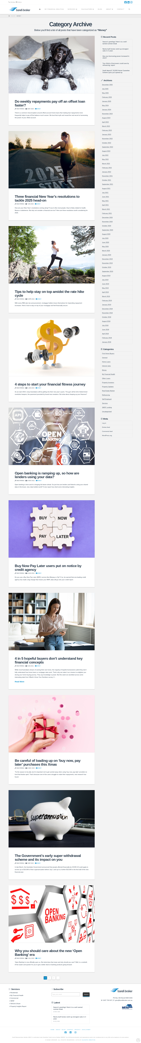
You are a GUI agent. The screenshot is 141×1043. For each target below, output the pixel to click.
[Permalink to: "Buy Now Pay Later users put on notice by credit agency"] (52, 529)
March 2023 (106, 126)
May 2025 (105, 93)
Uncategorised (107, 411)
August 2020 (106, 234)
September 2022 (107, 147)
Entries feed (106, 427)
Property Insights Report (18, 1006)
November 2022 (107, 138)
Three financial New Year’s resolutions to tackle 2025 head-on (47, 198)
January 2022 (106, 172)
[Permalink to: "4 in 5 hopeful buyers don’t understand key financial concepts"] (52, 621)
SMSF (12, 1001)
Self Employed (106, 399)
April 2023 (105, 122)
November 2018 (107, 313)
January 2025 (106, 101)
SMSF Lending (107, 407)
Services (105, 403)
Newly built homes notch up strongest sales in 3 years (115, 50)
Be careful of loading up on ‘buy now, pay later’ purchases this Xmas (47, 762)
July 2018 (105, 325)
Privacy (78, 1029)
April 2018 (105, 333)
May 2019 (105, 288)
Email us (19, 2)
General (104, 357)
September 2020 (107, 230)
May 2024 (105, 105)
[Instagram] (131, 2)
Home (53, 1029)
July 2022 (105, 155)
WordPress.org (107, 435)
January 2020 (106, 255)
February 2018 (107, 338)
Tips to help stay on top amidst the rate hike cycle (49, 293)
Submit (86, 994)
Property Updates (108, 386)
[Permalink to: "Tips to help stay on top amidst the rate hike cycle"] (52, 254)
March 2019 (106, 296)
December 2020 (107, 217)
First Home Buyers (108, 353)
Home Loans (106, 362)
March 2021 (106, 209)
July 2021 (105, 192)
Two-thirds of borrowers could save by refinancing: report (115, 64)
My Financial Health (108, 374)
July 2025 (105, 89)
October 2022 (106, 143)
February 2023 (107, 130)
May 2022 (105, 159)
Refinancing (106, 395)
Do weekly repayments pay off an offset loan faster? (50, 103)
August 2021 (106, 188)
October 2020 (106, 226)
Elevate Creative (88, 1040)
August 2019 (106, 275)
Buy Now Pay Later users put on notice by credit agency (48, 568)
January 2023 (106, 134)
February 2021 (107, 213)
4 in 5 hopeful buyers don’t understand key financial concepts (48, 660)
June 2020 (105, 242)
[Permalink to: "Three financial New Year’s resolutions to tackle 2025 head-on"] (52, 159)
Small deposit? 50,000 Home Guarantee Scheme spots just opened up (116, 71)
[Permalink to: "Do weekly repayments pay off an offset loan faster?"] (52, 64)
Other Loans (106, 378)
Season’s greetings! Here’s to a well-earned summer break (114, 43)
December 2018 (107, 309)
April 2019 (105, 292)
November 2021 (107, 176)
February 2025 (107, 97)
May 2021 (105, 201)
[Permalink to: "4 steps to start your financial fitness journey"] (52, 347)
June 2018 (105, 329)
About (58, 1029)
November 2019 (107, 263)
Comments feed (107, 431)
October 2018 (106, 317)
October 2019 (106, 267)
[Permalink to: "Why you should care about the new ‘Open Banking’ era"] (52, 914)
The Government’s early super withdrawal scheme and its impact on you (48, 857)
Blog (64, 1029)
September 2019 (107, 271)
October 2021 (106, 180)
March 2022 (106, 163)
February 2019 (107, 300)
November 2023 (107, 114)
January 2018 (106, 342)
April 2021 (105, 205)
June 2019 (105, 284)
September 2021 (107, 184)
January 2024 (106, 109)
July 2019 (105, 280)
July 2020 (105, 238)
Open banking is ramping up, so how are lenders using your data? (47, 475)
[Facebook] (125, 2)
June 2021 (105, 197)
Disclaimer (86, 1029)
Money (38, 109)
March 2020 (106, 250)
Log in (104, 423)
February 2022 (107, 168)
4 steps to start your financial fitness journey (50, 384)
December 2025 (107, 85)
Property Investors (108, 382)
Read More (19, 682)
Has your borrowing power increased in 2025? (115, 57)
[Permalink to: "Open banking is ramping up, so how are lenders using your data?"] (52, 436)
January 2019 (106, 304)
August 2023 (106, 118)
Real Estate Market (108, 391)
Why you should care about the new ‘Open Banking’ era (48, 953)
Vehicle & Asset (15, 1003)
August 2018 (106, 321)
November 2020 (107, 221)
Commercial (14, 998)
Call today (12, 2)
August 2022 (106, 151)
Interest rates (106, 366)
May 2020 (105, 246)
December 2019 (107, 259)
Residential (14, 992)
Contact (70, 1029)
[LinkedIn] (128, 2)
